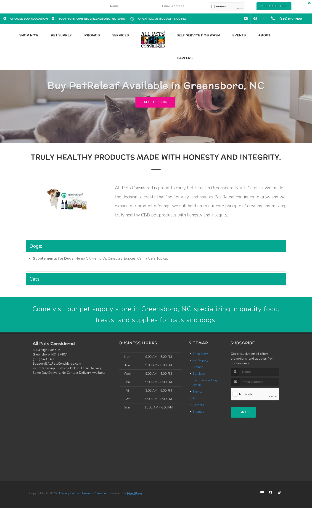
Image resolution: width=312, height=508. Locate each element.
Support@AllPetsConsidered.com (57, 363)
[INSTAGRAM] (264, 18)
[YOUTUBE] (245, 18)
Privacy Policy (69, 493)
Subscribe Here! (274, 6)
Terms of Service (93, 493)
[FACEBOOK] (255, 18)
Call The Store (155, 102)
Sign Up (243, 412)
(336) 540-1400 (44, 359)
